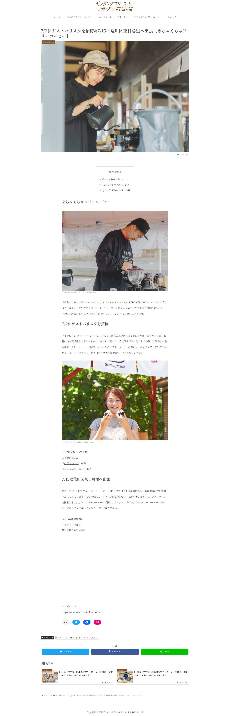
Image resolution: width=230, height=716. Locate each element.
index (111, 171)
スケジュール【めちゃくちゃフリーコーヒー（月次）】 (78, 638)
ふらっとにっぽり (71, 524)
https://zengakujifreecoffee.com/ (81, 612)
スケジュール (48, 638)
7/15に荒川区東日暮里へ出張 (116, 190)
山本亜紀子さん (70, 457)
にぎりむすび (71, 463)
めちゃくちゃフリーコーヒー (116, 179)
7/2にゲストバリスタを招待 (115, 184)
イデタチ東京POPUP (113, 496)
